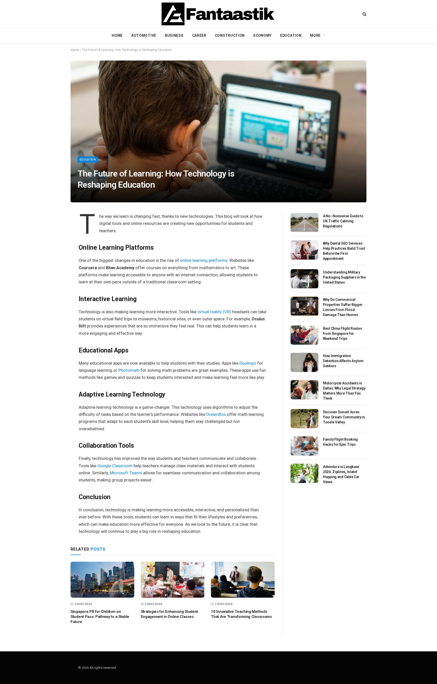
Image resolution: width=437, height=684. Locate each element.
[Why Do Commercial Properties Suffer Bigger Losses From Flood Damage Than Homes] (304, 306)
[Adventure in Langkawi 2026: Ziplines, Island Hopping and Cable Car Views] (304, 473)
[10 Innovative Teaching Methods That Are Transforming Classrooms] (243, 580)
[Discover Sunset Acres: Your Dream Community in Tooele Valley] (304, 418)
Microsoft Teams (126, 473)
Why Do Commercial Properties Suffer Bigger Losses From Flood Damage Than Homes (342, 307)
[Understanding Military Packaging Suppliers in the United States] (304, 278)
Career (199, 35)
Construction (230, 35)
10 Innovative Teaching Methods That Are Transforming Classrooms (241, 614)
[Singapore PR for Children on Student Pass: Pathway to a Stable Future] (102, 580)
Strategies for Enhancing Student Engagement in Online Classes (169, 614)
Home (117, 35)
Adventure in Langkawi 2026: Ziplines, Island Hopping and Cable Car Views (341, 474)
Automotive (143, 35)
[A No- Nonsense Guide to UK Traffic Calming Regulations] (304, 222)
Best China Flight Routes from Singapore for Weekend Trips (342, 333)
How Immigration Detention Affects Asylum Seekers (343, 361)
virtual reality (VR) (214, 311)
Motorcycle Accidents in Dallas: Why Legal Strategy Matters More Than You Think (344, 390)
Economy (262, 35)
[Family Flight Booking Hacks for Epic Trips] (304, 446)
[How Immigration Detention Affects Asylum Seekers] (304, 362)
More (315, 35)
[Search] (364, 14)
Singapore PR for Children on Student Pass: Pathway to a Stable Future (100, 616)
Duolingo (247, 363)
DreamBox (216, 414)
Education (290, 35)
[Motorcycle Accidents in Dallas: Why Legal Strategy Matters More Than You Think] (304, 389)
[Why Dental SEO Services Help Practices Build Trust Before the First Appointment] (304, 250)
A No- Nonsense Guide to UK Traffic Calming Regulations (343, 221)
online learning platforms (203, 260)
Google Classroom (115, 465)
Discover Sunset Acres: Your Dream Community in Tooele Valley (344, 417)
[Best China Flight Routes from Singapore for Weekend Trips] (304, 335)
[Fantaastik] (218, 14)
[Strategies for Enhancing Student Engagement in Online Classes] (173, 580)
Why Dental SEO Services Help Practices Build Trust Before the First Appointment (344, 251)
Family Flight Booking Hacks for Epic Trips (340, 441)
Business (174, 35)
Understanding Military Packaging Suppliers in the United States (344, 277)
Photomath (129, 370)
